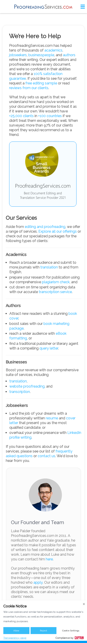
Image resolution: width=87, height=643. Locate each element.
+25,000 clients (21, 116)
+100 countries (50, 116)
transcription (19, 392)
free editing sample (41, 83)
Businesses (16, 362)
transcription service (55, 292)
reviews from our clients (28, 88)
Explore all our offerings (57, 231)
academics (53, 50)
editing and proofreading (45, 227)
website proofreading (27, 386)
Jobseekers (17, 405)
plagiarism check (56, 282)
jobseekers (18, 55)
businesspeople (41, 55)
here (49, 559)
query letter (48, 348)
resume (52, 418)
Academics (16, 254)
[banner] (43, 6)
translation (49, 267)
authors (69, 55)
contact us (46, 456)
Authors (13, 305)
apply (38, 582)
